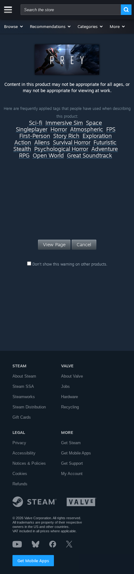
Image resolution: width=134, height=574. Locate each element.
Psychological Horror (61, 149)
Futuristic (105, 142)
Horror (58, 129)
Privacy (19, 442)
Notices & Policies (29, 463)
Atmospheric (86, 129)
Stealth (22, 149)
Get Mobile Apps (33, 560)
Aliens (42, 142)
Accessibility (24, 453)
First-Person (34, 136)
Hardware (69, 396)
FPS (110, 129)
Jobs (65, 386)
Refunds (19, 484)
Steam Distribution (29, 407)
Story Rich (66, 136)
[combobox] (71, 9)
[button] (14, 26)
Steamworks (23, 396)
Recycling (70, 407)
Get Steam (71, 442)
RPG (24, 155)
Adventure (104, 149)
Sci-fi (35, 123)
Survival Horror (71, 142)
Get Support (72, 463)
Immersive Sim (64, 123)
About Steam (24, 376)
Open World (48, 155)
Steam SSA (23, 386)
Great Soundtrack (89, 155)
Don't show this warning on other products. (69, 264)
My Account (72, 473)
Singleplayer (31, 129)
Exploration (97, 136)
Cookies (19, 473)
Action (22, 142)
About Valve (72, 376)
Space (94, 123)
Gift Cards (21, 417)
